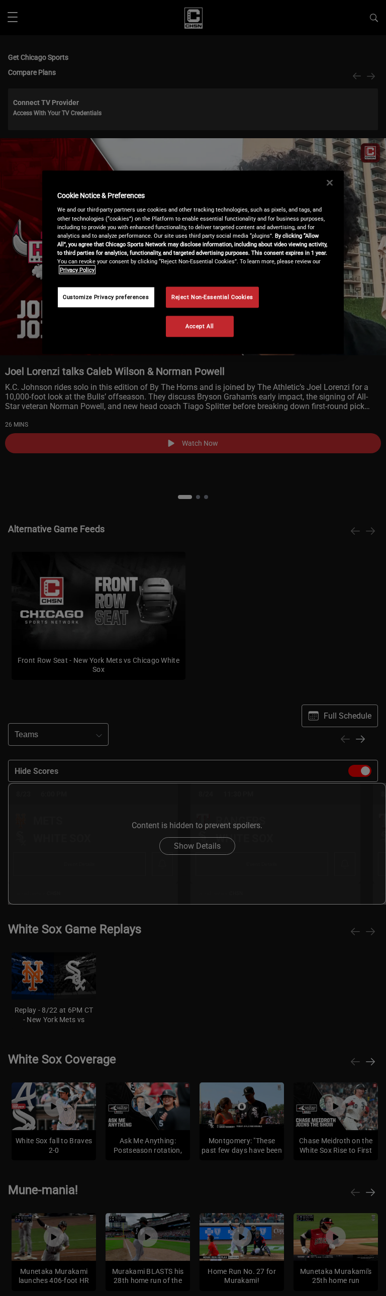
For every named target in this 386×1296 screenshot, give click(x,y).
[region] (193, 262)
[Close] (330, 182)
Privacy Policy (77, 269)
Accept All (199, 325)
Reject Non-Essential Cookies (212, 296)
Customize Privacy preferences (106, 296)
